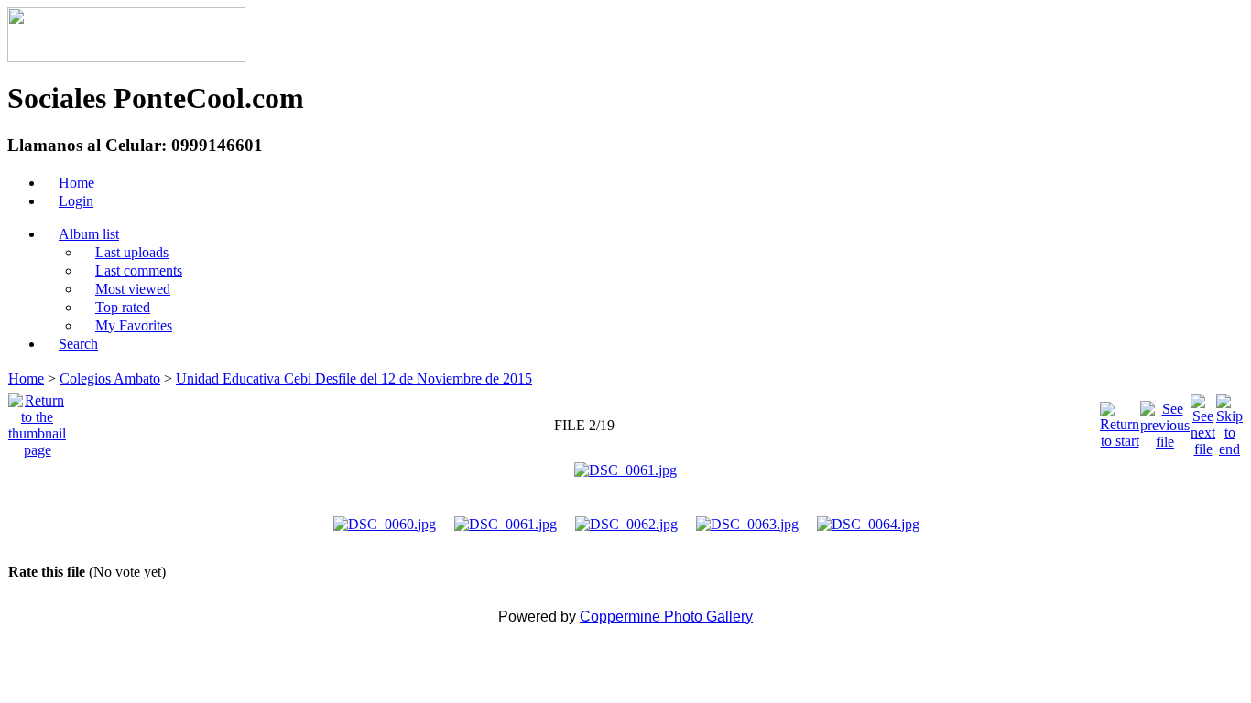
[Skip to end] (1229, 420)
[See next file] (1203, 420)
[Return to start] (1119, 420)
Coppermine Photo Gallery (666, 616)
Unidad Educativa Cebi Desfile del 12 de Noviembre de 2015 (354, 378)
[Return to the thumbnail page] (37, 420)
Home (26, 378)
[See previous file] (1165, 420)
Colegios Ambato (110, 378)
